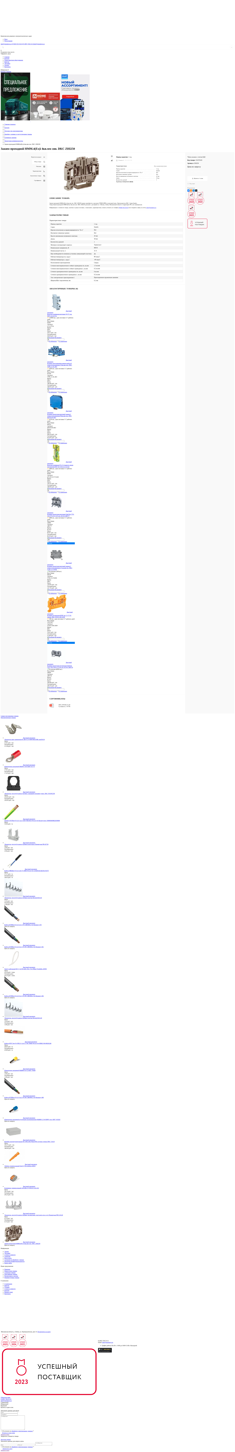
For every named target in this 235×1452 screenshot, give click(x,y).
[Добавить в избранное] (111, 156)
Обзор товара (37, 161)
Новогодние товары (10, 1271)
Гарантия (7, 1256)
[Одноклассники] (191, 190)
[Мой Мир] (193, 190)
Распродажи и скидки (11, 1276)
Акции (6, 1251)
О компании (8, 1284)
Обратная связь (5, 1397)
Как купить (8, 1258)
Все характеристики (160, 166)
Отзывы (6, 1287)
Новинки (7, 1269)
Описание (38, 166)
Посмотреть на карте (44, 1332)
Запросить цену (7, 1449)
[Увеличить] (82, 173)
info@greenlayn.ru (6, 44)
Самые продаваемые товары (9, 716)
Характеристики (37, 171)
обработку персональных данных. (22, 1431)
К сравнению (63, 341)
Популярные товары (10, 1274)
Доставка (7, 63)
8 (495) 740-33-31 (28, 44)
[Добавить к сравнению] (111, 160)
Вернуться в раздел (36, 157)
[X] (196, 190)
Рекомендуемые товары (11, 1277)
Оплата (6, 65)
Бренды (6, 62)
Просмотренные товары (8, 717)
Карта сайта (8, 1263)
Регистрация (8, 41)
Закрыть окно (5, 1434)
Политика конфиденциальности (14, 1261)
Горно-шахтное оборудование (13, 60)
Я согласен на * (18, 1431)
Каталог (6, 58)
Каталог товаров (6, 71)
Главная (6, 57)
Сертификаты (37, 180)
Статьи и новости (10, 1255)
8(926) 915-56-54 (123, 207)
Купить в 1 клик (198, 178)
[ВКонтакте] (188, 190)
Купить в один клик (8, 1433)
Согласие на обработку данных (14, 1260)
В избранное (53, 341)
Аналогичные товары (35, 176)
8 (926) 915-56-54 (17, 44)
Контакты (7, 67)
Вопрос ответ (8, 1292)
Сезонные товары (10, 1272)
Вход (6, 39)
